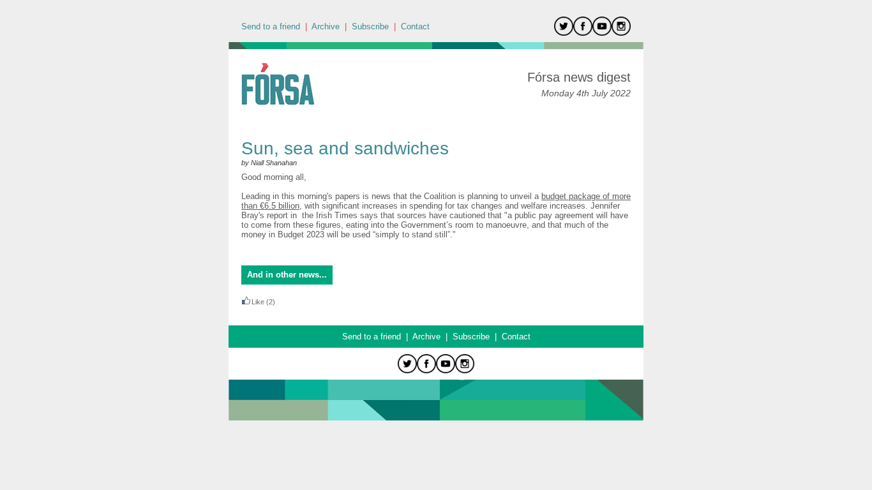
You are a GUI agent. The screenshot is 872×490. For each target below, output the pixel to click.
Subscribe (370, 26)
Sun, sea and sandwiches (345, 148)
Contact (415, 26)
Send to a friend (270, 26)
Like (258, 302)
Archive (326, 26)
